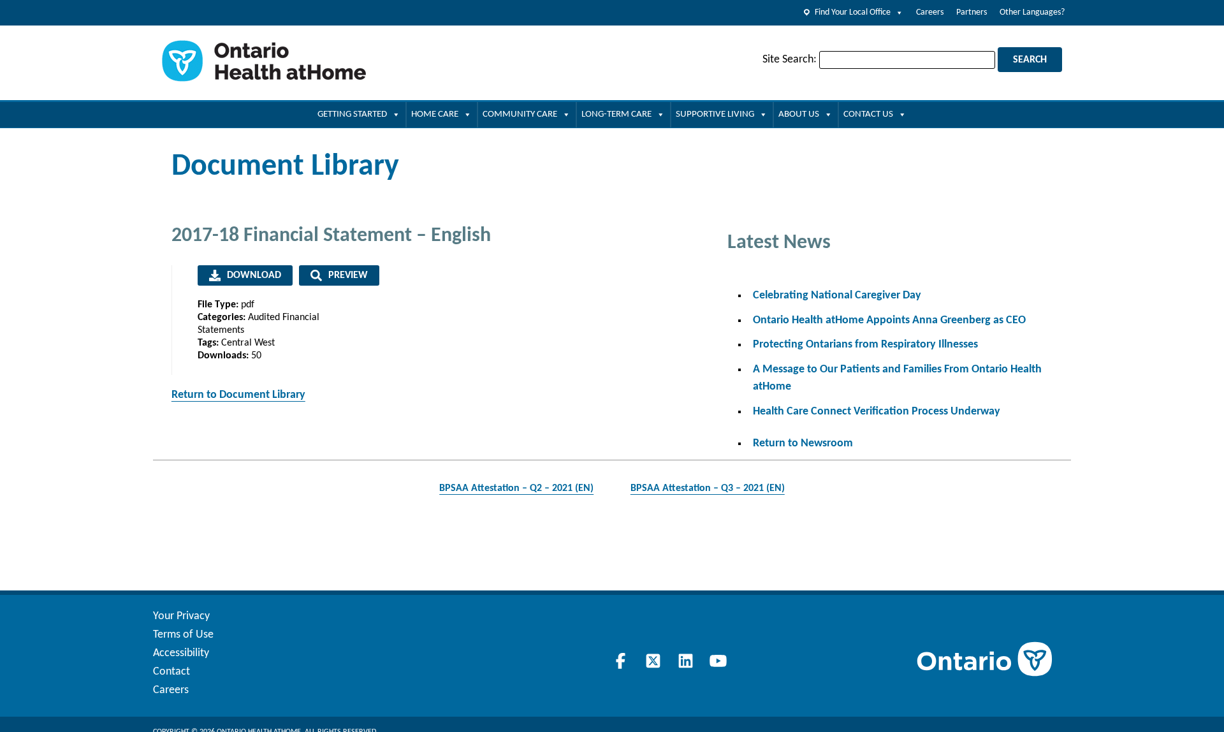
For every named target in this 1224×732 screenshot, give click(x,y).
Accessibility (181, 653)
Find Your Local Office (853, 12)
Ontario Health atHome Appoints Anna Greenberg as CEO (889, 320)
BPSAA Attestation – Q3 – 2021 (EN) (707, 488)
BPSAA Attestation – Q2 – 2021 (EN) (516, 488)
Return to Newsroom (803, 443)
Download (254, 275)
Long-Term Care (616, 114)
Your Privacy (181, 616)
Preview (348, 275)
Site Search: (789, 60)
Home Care (434, 114)
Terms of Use (183, 634)
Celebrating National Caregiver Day (837, 295)
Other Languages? (1032, 12)
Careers (929, 12)
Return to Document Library (238, 395)
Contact (171, 671)
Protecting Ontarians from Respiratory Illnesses (865, 344)
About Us (798, 114)
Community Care (520, 114)
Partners (971, 12)
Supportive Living (715, 114)
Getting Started (352, 114)
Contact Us (868, 114)
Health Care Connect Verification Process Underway (876, 411)
